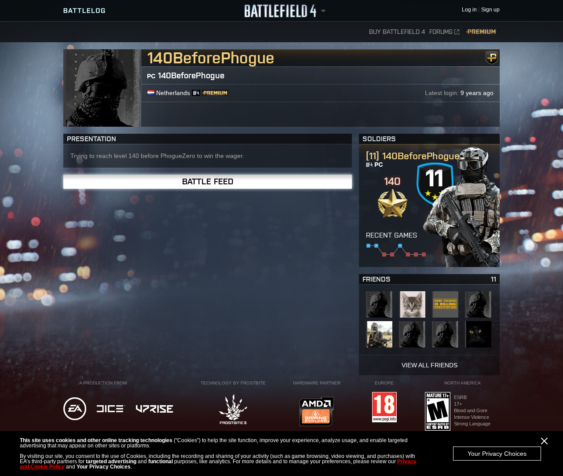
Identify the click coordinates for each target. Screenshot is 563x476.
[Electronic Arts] (74, 409)
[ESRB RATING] (437, 412)
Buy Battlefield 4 (397, 32)
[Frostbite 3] (233, 409)
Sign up (490, 10)
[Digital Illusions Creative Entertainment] (111, 409)
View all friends (429, 365)
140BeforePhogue (191, 75)
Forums (441, 32)
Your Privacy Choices (497, 453)
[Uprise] (154, 409)
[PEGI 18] (384, 408)
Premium (482, 32)
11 (493, 279)
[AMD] (317, 412)
